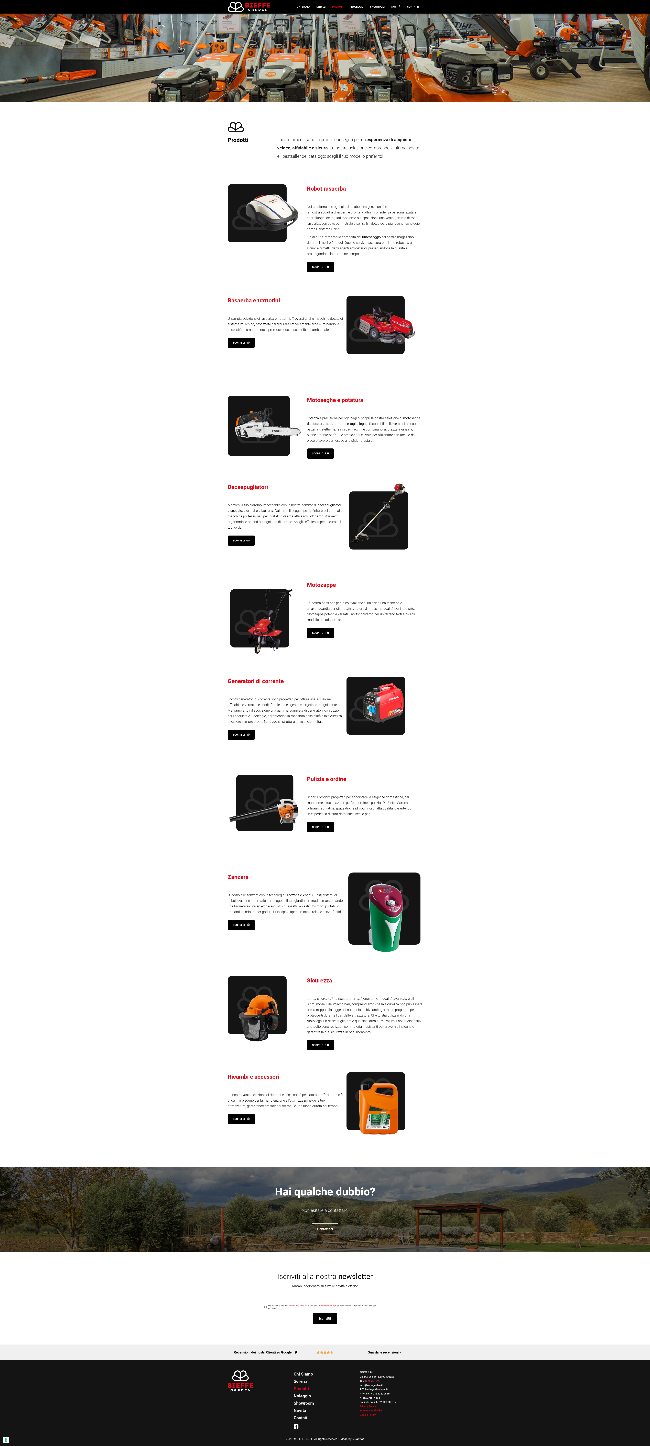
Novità (395, 6)
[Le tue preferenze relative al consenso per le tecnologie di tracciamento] (6, 1440)
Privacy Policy (368, 1406)
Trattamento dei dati (326, 1305)
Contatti (413, 6)
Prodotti (338, 6)
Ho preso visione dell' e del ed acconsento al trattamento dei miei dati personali (322, 1306)
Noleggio (357, 6)
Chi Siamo (303, 6)
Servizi (321, 6)
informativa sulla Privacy (300, 1305)
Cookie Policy (368, 1414)
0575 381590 (372, 1380)
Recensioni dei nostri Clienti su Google (263, 1352)
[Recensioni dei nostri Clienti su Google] (296, 1352)
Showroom (377, 6)
